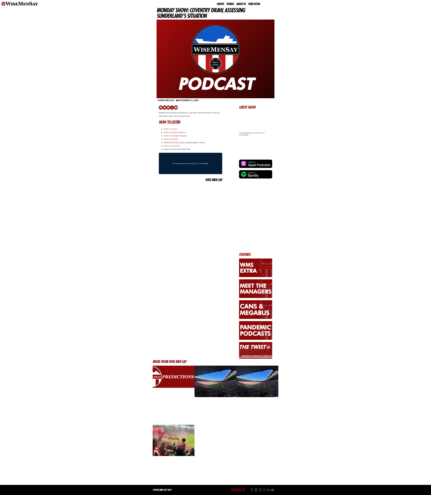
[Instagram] (264, 490)
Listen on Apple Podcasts (174, 132)
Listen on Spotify (170, 139)
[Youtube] (272, 490)
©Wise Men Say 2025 (162, 489)
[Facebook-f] (251, 490)
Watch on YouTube (171, 146)
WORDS (230, 4)
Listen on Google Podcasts (175, 136)
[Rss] (268, 490)
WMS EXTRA (254, 4)
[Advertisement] (190, 199)
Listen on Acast (170, 129)
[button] (161, 107)
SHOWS (220, 4)
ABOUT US (241, 4)
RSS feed (174, 142)
